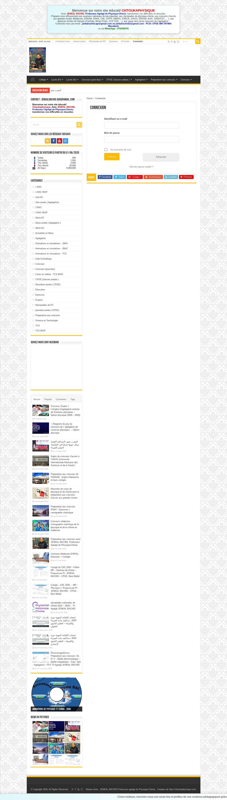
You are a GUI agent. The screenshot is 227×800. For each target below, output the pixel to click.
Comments (61, 399)
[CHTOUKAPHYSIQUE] (37, 59)
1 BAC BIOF (41, 192)
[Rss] (169, 42)
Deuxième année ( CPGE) (47, 284)
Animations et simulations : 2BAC (51, 248)
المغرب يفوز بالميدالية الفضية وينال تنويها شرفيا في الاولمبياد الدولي (81, 90)
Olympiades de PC (97, 41)
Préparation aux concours (163, 79)
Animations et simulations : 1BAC (51, 243)
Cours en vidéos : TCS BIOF (49, 274)
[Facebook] (172, 42)
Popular (48, 399)
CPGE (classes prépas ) (118, 79)
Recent (36, 399)
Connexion (138, 41)
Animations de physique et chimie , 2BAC (51, 709)
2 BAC (38, 207)
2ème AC (39, 217)
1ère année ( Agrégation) (47, 202)
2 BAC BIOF (41, 212)
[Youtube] (174, 42)
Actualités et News (44, 233)
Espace (39, 300)
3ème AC (39, 228)
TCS (37, 325)
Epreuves (113, 41)
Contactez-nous (63, 41)
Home (89, 98)
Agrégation (140, 79)
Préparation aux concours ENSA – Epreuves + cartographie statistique (63, 509)
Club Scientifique (43, 259)
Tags (72, 399)
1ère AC (39, 197)
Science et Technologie (46, 320)
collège (42, 79)
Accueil (32, 79)
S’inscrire (125, 41)
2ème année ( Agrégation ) (48, 223)
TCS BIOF (40, 330)
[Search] (197, 41)
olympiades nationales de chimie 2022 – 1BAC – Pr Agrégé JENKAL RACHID (63, 605)
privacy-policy (79, 41)
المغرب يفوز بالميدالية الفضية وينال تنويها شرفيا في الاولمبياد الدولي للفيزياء (65, 444)
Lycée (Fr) (56, 79)
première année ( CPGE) (47, 310)
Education (40, 289)
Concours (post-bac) (91, 79)
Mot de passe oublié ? (141, 166)
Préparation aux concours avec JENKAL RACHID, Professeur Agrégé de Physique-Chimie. (66, 542)
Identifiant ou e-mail (115, 118)
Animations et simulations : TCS (51, 253)
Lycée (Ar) (71, 79)
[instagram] (178, 42)
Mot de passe (112, 132)
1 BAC (38, 187)
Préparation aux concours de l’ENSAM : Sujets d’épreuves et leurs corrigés (65, 477)
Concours (185, 79)
